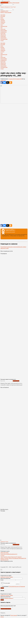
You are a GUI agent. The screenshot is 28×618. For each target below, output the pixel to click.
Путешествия (4, 39)
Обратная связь (5, 552)
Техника (3, 20)
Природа (3, 22)
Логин (2, 599)
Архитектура (4, 26)
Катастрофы (4, 30)
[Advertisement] (14, 164)
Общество (3, 35)
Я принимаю (13, 586)
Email (2, 580)
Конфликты (3, 32)
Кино (2, 17)
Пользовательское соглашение (17, 586)
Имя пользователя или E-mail (8, 605)
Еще (2, 25)
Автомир (3, 15)
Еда (1, 27)
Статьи (2, 23)
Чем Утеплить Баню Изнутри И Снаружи (11, 557)
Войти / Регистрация (14, 2)
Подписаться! (16, 380)
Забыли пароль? (9, 598)
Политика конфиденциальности (9, 554)
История (3, 16)
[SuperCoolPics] (6, 1)
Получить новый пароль (6, 608)
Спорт (2, 40)
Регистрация (13, 615)
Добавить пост (4, 2)
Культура (3, 29)
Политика (3, 36)
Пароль (7, 598)
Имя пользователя (5, 578)
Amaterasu (3, 80)
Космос (2, 19)
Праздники (3, 37)
